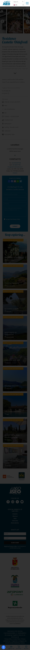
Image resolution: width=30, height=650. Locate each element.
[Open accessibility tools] (3, 647)
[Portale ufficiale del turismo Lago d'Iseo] (6, 3)
